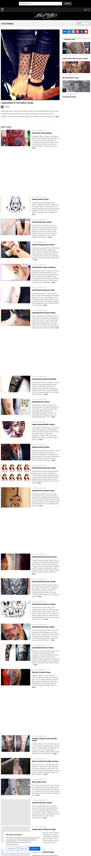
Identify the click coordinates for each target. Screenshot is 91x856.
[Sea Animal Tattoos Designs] (15, 138)
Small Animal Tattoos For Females (44, 379)
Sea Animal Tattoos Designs (42, 133)
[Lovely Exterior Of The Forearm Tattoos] (30, 64)
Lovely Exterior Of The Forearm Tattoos (17, 102)
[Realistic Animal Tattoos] (15, 452)
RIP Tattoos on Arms (39, 782)
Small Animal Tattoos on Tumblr (43, 290)
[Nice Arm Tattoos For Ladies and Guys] (15, 766)
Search (67, 4)
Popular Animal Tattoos (40, 199)
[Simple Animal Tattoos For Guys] (15, 497)
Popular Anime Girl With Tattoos (43, 424)
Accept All (34, 848)
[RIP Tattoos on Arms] (15, 787)
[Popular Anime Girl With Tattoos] (15, 429)
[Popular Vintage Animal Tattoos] (15, 249)
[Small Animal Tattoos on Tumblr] (15, 295)
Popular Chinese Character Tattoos (44, 557)
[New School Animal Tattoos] (76, 67)
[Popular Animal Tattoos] (15, 204)
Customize (11, 848)
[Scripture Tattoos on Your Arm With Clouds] (15, 743)
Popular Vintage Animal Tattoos (43, 245)
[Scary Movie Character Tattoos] (15, 652)
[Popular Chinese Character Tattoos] (15, 562)
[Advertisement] (30, 172)
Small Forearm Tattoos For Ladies (44, 829)
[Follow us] (85, 10)
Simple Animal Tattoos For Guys (43, 490)
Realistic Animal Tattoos (40, 447)
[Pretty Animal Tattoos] (76, 86)
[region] (23, 842)
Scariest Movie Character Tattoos (43, 581)
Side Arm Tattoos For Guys (41, 672)
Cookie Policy (14, 844)
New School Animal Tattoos (70, 78)
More (57, 116)
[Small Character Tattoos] (15, 406)
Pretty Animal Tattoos (69, 97)
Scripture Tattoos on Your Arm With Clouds (44, 739)
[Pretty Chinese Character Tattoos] (15, 473)
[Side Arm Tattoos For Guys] (15, 677)
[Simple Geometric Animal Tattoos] (15, 317)
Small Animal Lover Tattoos (41, 222)
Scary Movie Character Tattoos (43, 648)
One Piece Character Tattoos (42, 803)
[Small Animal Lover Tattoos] (15, 227)
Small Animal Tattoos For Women (43, 267)
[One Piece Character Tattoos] (15, 812)
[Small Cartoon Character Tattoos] (15, 609)
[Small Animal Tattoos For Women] (15, 272)
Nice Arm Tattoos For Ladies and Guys (45, 761)
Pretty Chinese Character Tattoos (44, 468)
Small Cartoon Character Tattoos (43, 604)
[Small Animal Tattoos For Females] (15, 384)
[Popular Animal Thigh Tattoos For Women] (76, 48)
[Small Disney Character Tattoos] (15, 632)
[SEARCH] (88, 10)
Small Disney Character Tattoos (43, 627)
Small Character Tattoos (40, 402)
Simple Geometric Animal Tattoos (44, 313)
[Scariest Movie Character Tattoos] (15, 586)
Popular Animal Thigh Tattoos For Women (75, 59)
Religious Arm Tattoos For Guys (43, 852)
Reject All (23, 848)
